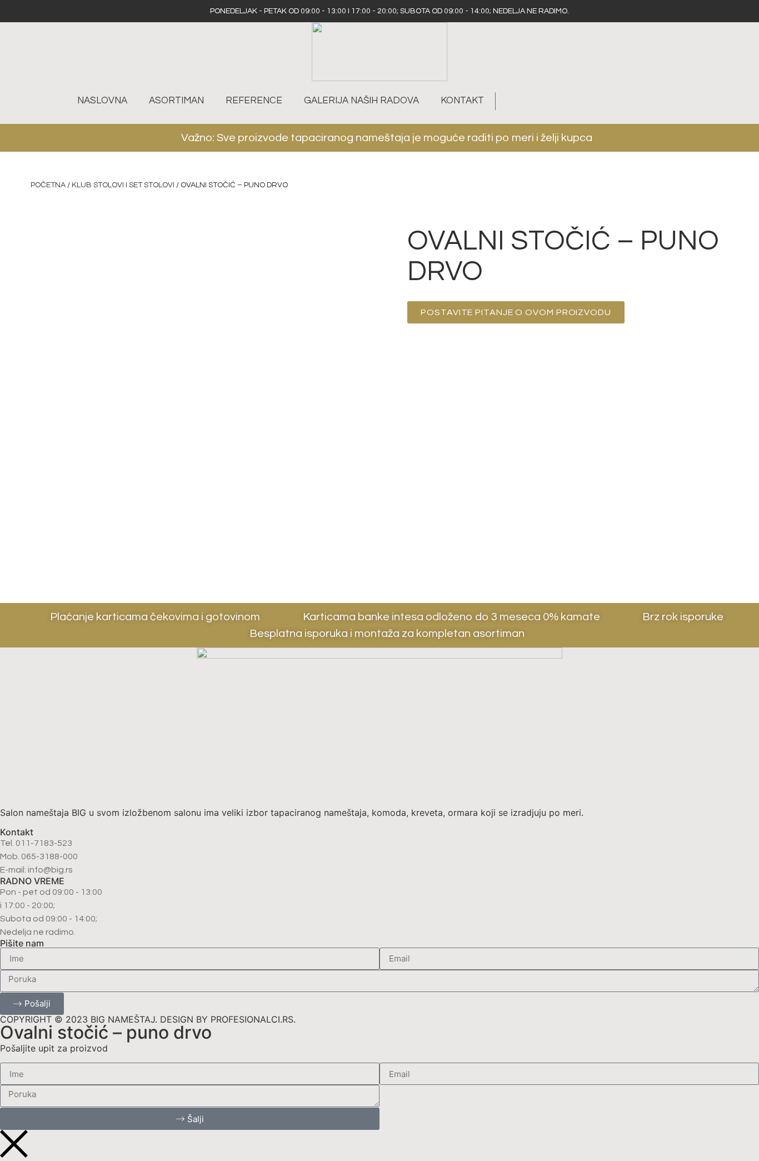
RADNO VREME (32, 880)
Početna (48, 185)
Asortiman (176, 101)
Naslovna (102, 101)
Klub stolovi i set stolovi (123, 185)
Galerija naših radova (361, 101)
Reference (254, 101)
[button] (510, 101)
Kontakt (462, 101)
